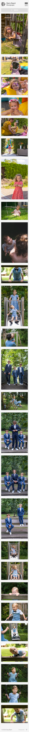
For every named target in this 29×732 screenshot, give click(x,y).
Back (16, 10)
